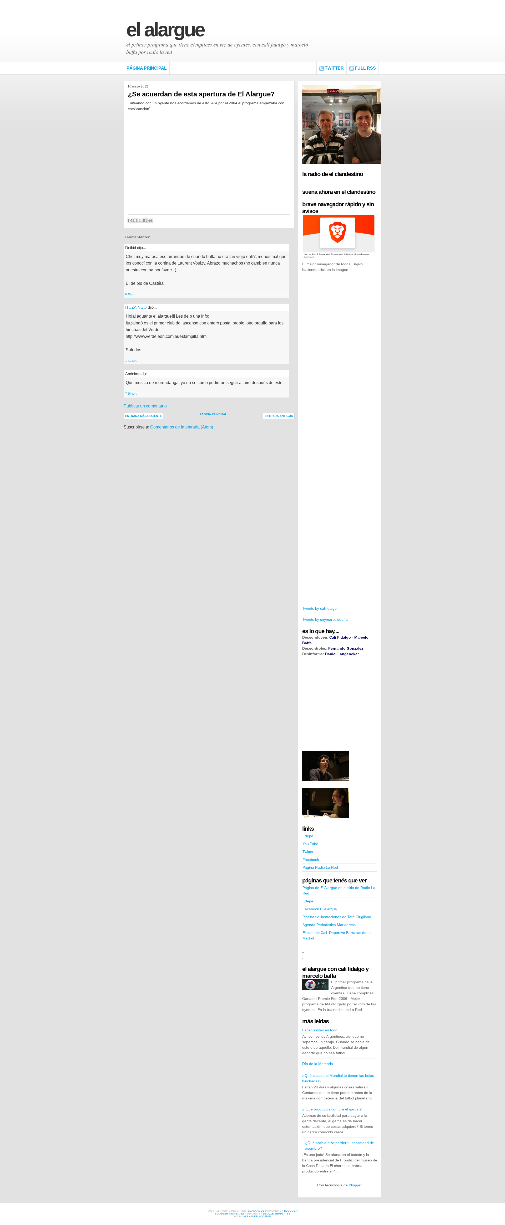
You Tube (310, 844)
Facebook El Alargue (319, 909)
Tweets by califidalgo (319, 608)
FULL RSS (365, 68)
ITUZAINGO (136, 307)
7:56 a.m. (131, 393)
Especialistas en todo (319, 1030)
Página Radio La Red (320, 867)
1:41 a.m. (131, 360)
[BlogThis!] (135, 220)
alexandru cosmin (257, 1216)
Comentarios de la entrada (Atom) (181, 427)
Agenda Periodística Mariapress (329, 925)
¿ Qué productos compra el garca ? (332, 1109)
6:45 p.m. (131, 294)
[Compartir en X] (140, 220)
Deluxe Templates (276, 1213)
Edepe (307, 901)
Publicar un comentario (145, 406)
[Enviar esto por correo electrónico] (130, 220)
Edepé (307, 836)
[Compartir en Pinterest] (150, 220)
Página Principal (147, 68)
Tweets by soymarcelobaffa (325, 619)
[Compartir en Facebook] (145, 220)
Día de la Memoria (317, 1064)
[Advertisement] (341, 357)
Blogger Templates (230, 1213)
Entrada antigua (279, 415)
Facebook (310, 859)
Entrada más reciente (143, 415)
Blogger (355, 1185)
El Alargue (165, 29)
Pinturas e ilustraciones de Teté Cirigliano (336, 917)
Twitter (334, 68)
